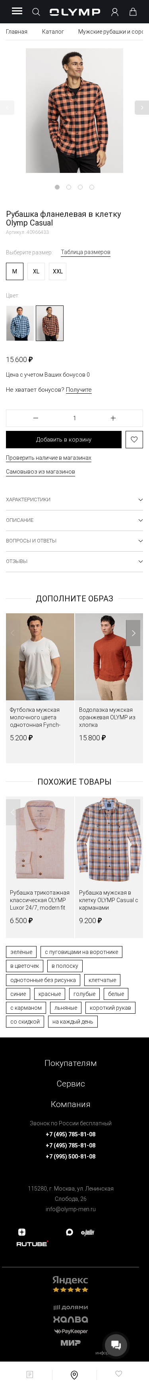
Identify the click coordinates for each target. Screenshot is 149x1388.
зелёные (21, 952)
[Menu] (17, 11)
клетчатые (102, 980)
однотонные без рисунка (43, 980)
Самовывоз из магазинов (40, 471)
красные (50, 994)
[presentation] (74, 694)
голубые (84, 994)
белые (116, 994)
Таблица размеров (85, 252)
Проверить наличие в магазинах (48, 458)
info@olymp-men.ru (71, 1209)
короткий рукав (110, 1008)
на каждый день (72, 1021)
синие (18, 994)
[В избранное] (134, 439)
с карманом (26, 1008)
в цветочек (24, 966)
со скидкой (25, 1021)
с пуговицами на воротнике (81, 952)
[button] (7, 107)
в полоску (65, 966)
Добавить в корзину (63, 439)
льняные (65, 1008)
